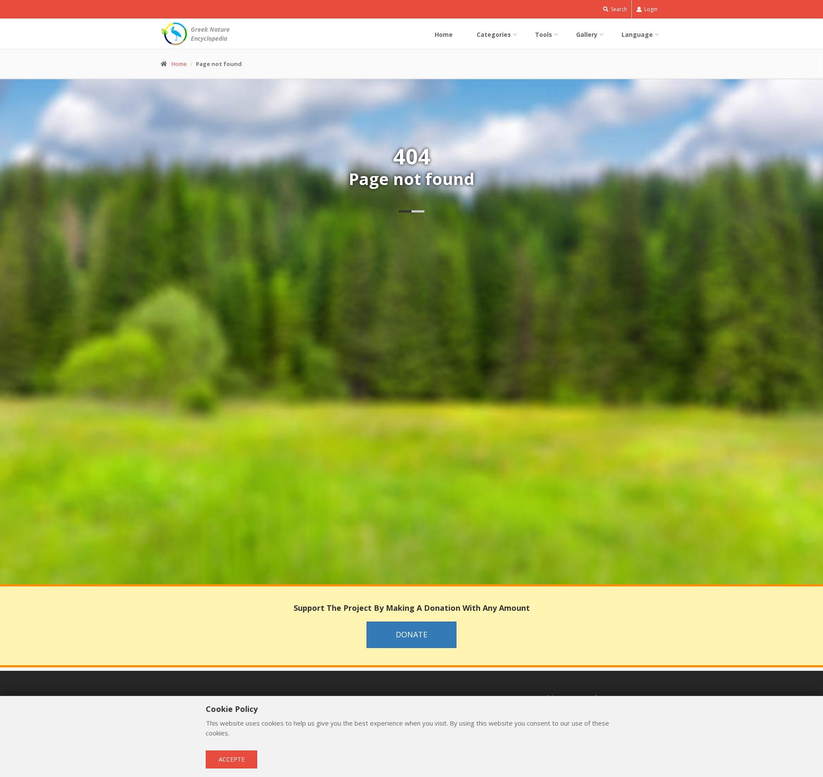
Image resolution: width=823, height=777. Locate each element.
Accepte (232, 759)
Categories (494, 34)
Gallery (587, 34)
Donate (411, 634)
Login (650, 9)
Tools (543, 34)
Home (444, 34)
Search (618, 9)
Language (637, 34)
